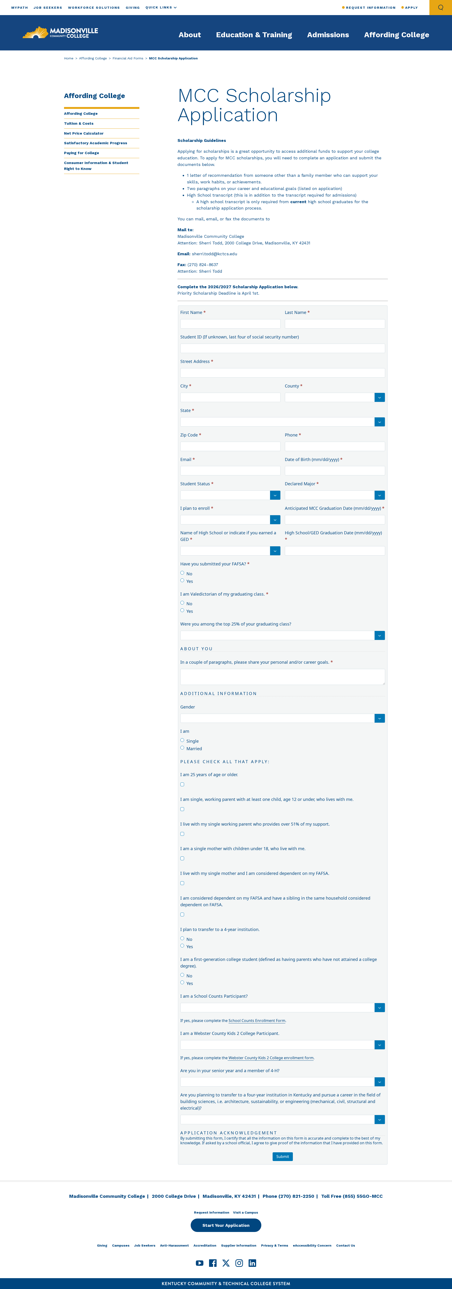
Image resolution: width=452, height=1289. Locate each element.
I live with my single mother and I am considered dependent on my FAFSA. (254, 873)
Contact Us (345, 1245)
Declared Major (302, 483)
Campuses (120, 1245)
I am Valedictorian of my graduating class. (224, 594)
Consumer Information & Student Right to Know (96, 166)
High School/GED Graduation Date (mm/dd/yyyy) (333, 536)
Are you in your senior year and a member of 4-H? (229, 1070)
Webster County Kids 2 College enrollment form (271, 1057)
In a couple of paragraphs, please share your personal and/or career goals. (256, 662)
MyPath (19, 7)
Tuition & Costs (78, 123)
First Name (193, 312)
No (189, 574)
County (294, 386)
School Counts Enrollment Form (257, 1020)
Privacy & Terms (274, 1245)
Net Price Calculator (84, 133)
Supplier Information (238, 1245)
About (190, 34)
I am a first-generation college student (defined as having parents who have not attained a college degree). (278, 962)
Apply (411, 7)
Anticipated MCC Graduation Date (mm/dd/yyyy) (334, 508)
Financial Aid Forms (128, 58)
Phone (293, 435)
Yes (189, 581)
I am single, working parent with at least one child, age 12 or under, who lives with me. (267, 799)
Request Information (371, 7)
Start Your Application (226, 1225)
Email (187, 459)
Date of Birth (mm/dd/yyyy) (314, 459)
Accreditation (205, 1245)
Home (68, 58)
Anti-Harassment (174, 1245)
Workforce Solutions (94, 7)
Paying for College (81, 153)
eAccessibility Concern (312, 1245)
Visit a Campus (245, 1212)
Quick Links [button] (158, 7)
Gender (187, 707)
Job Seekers (48, 7)
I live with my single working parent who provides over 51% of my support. (255, 824)
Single (192, 741)
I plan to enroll (196, 508)
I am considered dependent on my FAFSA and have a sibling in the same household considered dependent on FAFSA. (275, 901)
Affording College (396, 34)
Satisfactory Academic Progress (95, 143)
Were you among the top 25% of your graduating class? (235, 624)
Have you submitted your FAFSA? (215, 564)
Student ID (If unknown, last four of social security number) (239, 337)
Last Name (297, 312)
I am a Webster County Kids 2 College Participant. (229, 1033)
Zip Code (190, 435)
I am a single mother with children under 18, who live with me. (243, 848)
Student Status (197, 483)
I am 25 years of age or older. (209, 774)
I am (184, 731)
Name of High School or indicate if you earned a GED (228, 536)
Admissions (328, 34)
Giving (133, 7)
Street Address (196, 361)
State (187, 410)
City (185, 386)
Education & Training (254, 34)
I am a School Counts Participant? (214, 996)
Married (194, 748)
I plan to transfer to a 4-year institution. (220, 929)
